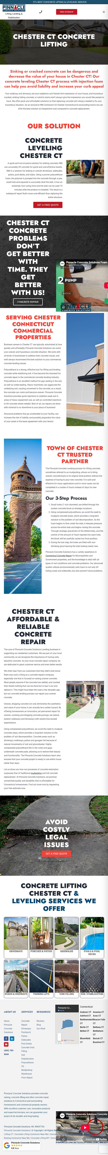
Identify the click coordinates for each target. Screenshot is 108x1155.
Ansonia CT (98, 1012)
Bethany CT (98, 1027)
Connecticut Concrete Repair (59, 555)
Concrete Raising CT (84, 1134)
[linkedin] (12, 1038)
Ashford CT (85, 1016)
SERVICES (27, 1012)
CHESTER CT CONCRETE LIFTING (54, 40)
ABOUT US (10, 1012)
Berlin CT (84, 1027)
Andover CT (85, 1012)
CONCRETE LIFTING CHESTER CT (54, 889)
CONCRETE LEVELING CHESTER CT (41, 148)
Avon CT (97, 1016)
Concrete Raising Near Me (62, 1134)
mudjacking (36, 773)
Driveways (26, 1028)
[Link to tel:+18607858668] (41, 12)
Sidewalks (26, 1040)
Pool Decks (26, 1043)
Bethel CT (84, 1031)
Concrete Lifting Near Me (75, 1130)
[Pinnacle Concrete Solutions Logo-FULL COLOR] (14, 5)
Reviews (40, 1021)
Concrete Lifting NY (40, 1138)
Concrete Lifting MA (89, 1138)
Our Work (41, 1028)
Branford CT (99, 1042)
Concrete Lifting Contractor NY (65, 1138)
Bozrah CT (98, 1038)
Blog (39, 1025)
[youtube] (6, 1044)
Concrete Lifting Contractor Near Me (31, 1134)
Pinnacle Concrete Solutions (17, 1130)
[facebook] (6, 1038)
